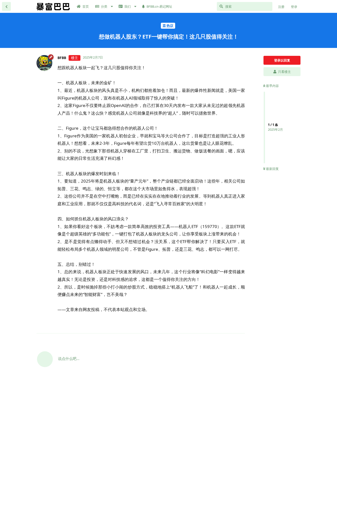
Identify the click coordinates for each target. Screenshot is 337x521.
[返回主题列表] (6, 6)
